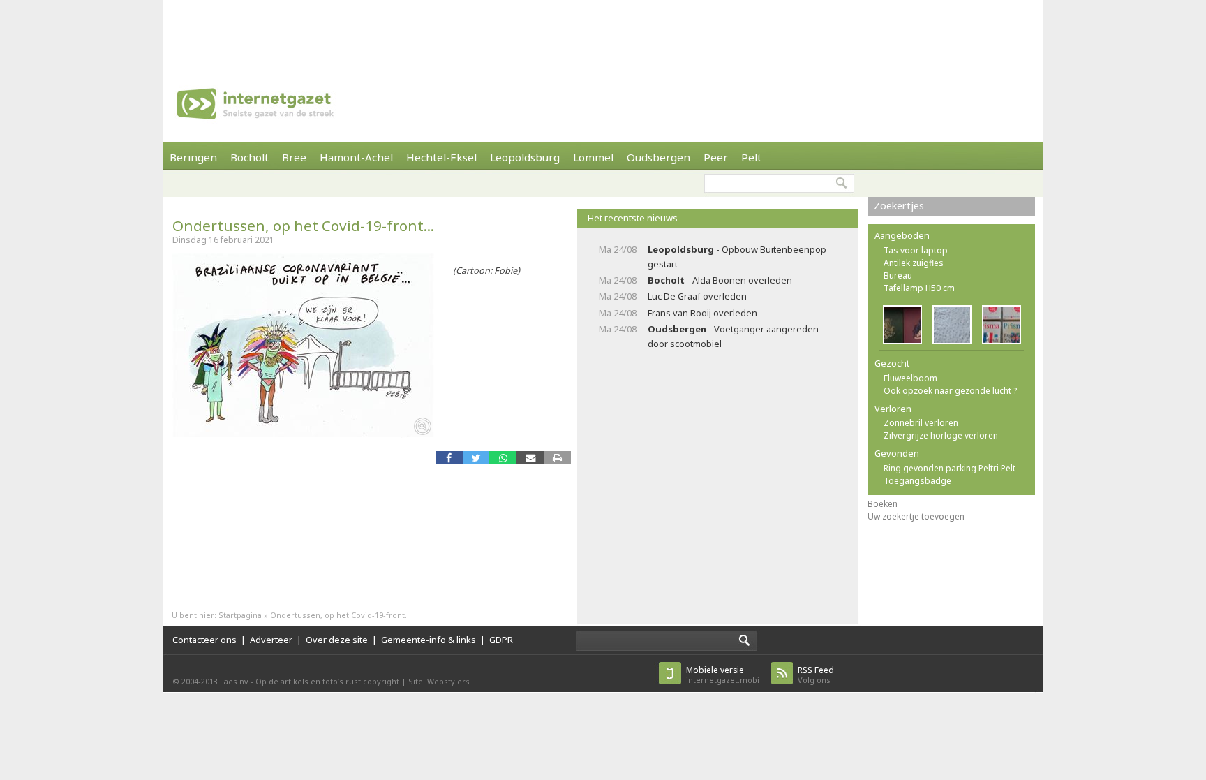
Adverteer (271, 639)
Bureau (898, 275)
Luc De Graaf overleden (697, 296)
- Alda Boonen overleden (720, 280)
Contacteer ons (204, 639)
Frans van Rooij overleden (702, 313)
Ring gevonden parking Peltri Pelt (949, 468)
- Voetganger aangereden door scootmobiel (733, 336)
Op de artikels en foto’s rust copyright (327, 681)
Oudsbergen (658, 157)
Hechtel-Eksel (441, 157)
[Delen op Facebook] (449, 457)
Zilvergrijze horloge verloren (941, 435)
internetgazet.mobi (722, 675)
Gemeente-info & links (428, 639)
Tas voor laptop (916, 250)
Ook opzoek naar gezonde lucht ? (950, 391)
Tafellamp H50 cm (919, 288)
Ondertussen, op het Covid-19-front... (303, 225)
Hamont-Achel (356, 157)
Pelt (751, 157)
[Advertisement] (603, 31)
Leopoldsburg (525, 157)
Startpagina (240, 615)
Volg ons (816, 675)
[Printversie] (557, 457)
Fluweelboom (910, 378)
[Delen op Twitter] (476, 457)
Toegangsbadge (917, 481)
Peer (716, 157)
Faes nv (234, 681)
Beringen (193, 157)
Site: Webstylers (439, 681)
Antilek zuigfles (914, 263)
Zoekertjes (899, 205)
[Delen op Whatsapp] (502, 457)
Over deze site (337, 639)
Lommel (593, 157)
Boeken (883, 504)
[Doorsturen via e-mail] (530, 457)
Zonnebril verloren (921, 423)
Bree (294, 157)
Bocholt (249, 157)
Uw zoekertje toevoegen (916, 516)
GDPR (501, 639)
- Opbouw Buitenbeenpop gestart (737, 256)
